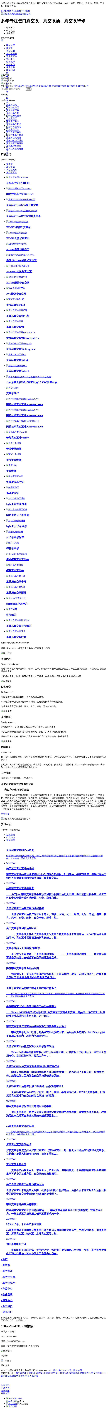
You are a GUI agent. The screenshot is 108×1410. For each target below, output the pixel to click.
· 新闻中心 (7, 1300)
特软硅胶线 (85, 1373)
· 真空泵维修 (8, 1277)
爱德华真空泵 (44, 86)
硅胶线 (39, 1373)
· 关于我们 (7, 1306)
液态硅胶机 (74, 1373)
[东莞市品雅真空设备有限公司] (16, 14)
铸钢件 (32, 1373)
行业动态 (10, 837)
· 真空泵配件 (8, 1282)
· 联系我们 (7, 1312)
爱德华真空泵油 (59, 86)
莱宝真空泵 (19, 86)
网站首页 (10, 45)
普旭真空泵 (11, 118)
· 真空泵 (5, 1265)
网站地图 (77, 1370)
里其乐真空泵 (12, 113)
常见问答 (10, 840)
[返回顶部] (11, 1406)
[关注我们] (11, 1404)
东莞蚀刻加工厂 (98, 1373)
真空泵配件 (7, 94)
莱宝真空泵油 (31, 86)
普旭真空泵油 (12, 129)
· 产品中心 (7, 1288)
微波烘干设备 (18, 1376)
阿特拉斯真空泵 (13, 116)
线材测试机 (6, 1376)
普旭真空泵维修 (13, 146)
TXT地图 (25, 11)
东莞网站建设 (22, 1373)
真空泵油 (10, 51)
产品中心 (10, 59)
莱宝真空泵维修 (13, 138)
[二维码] (10, 1401)
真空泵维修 (11, 53)
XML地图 (16, 11)
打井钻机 (64, 1373)
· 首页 (4, 1259)
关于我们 (10, 67)
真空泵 (9, 48)
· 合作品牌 (7, 1294)
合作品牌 (10, 62)
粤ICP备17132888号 (62, 1370)
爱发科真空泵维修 (14, 143)
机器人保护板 (31, 1376)
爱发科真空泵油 (13, 127)
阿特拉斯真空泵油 (14, 135)
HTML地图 (6, 11)
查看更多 (5, 814)
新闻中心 (10, 64)
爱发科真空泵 (12, 110)
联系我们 (10, 70)
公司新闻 (10, 835)
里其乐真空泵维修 (14, 149)
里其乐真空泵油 (13, 132)
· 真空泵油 (7, 1271)
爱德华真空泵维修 (14, 140)
